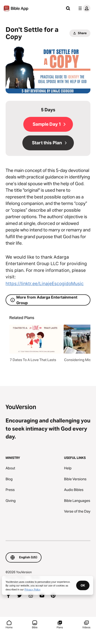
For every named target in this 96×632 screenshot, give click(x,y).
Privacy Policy (32, 589)
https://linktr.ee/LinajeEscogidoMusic (45, 283)
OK (83, 585)
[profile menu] (83, 8)
